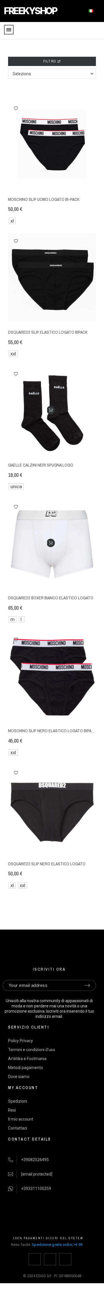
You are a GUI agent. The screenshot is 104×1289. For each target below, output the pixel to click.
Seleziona (22, 73)
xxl (13, 354)
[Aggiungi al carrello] (51, 410)
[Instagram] (50, 1259)
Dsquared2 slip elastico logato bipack (48, 332)
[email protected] (36, 1174)
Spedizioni (17, 1101)
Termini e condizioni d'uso (31, 1049)
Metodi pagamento (25, 1067)
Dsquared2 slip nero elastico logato (47, 864)
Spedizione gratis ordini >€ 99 (57, 1244)
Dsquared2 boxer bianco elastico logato (50, 598)
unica (16, 486)
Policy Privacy (20, 1040)
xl (12, 221)
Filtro (50, 61)
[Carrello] (96, 30)
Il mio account (20, 1119)
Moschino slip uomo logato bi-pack (43, 199)
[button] (16, 108)
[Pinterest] (65, 1259)
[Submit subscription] (87, 985)
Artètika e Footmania (27, 1058)
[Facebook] (35, 1259)
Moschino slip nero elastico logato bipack (52, 731)
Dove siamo (18, 1076)
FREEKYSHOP (30, 10)
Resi (12, 1110)
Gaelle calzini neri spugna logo (40, 465)
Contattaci (17, 1128)
